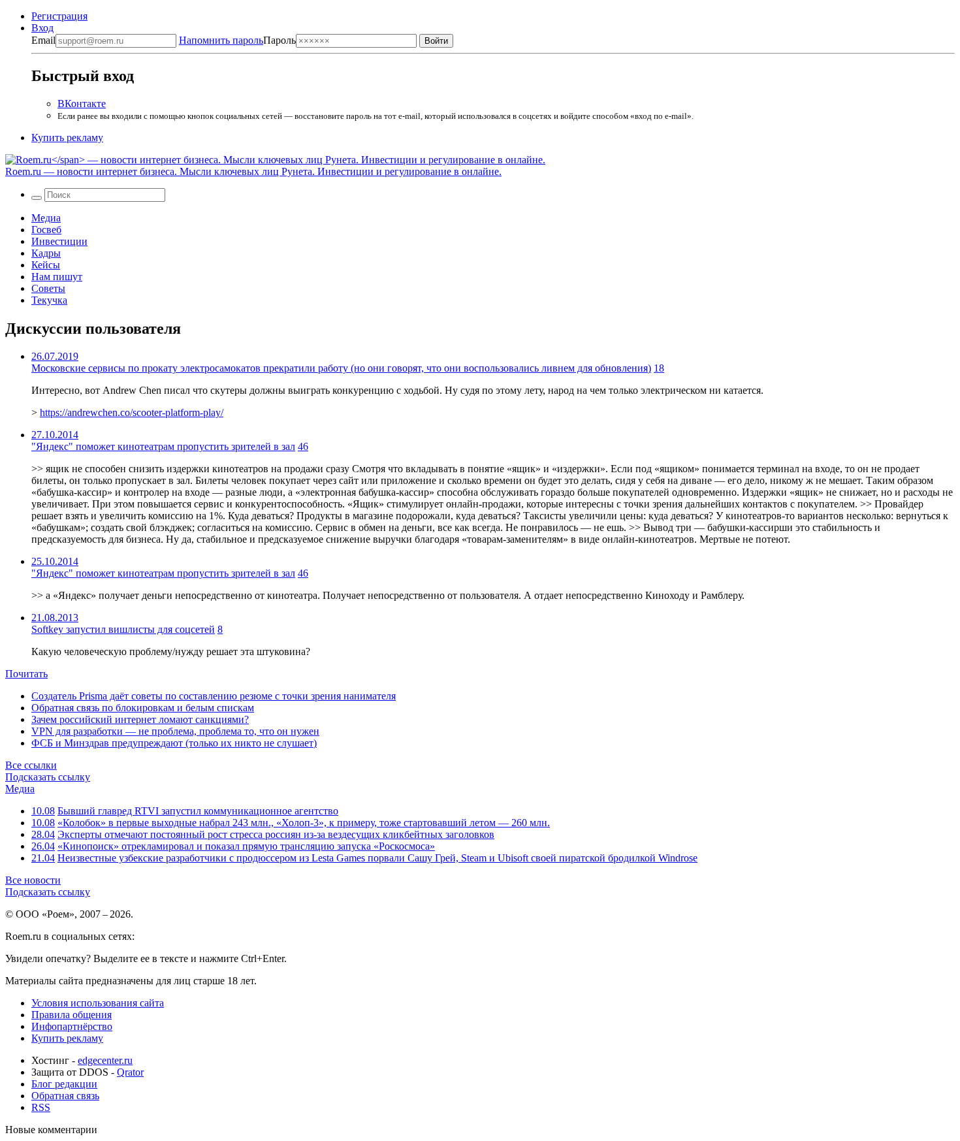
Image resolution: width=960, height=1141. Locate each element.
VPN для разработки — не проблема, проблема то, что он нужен (175, 731)
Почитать (26, 673)
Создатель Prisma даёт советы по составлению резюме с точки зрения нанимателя (213, 695)
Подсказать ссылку (47, 776)
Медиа (46, 217)
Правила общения (71, 1014)
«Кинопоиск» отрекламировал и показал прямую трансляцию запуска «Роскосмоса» (246, 846)
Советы (48, 288)
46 (303, 446)
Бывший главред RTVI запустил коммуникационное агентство (197, 810)
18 (659, 368)
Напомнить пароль (221, 40)
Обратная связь (65, 1095)
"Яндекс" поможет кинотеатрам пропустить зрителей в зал (163, 446)
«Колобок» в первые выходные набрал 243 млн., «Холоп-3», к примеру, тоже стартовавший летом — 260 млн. (303, 822)
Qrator (130, 1072)
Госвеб (46, 229)
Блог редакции (64, 1083)
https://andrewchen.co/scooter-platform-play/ (131, 412)
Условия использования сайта (97, 1002)
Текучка (49, 300)
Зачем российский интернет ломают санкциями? (140, 719)
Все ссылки (31, 765)
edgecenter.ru (105, 1060)
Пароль (237, 40)
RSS (40, 1107)
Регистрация (59, 16)
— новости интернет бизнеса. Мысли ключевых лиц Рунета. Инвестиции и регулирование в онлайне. (253, 171)
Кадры (46, 253)
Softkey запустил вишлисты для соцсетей (123, 629)
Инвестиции (59, 241)
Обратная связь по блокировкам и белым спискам (142, 707)
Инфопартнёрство (71, 1026)
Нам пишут (56, 276)
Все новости (33, 880)
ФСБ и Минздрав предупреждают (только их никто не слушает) (174, 742)
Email (43, 40)
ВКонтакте (81, 103)
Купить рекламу (67, 137)
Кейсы (45, 264)
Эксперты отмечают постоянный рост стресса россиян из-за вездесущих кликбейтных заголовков (275, 834)
